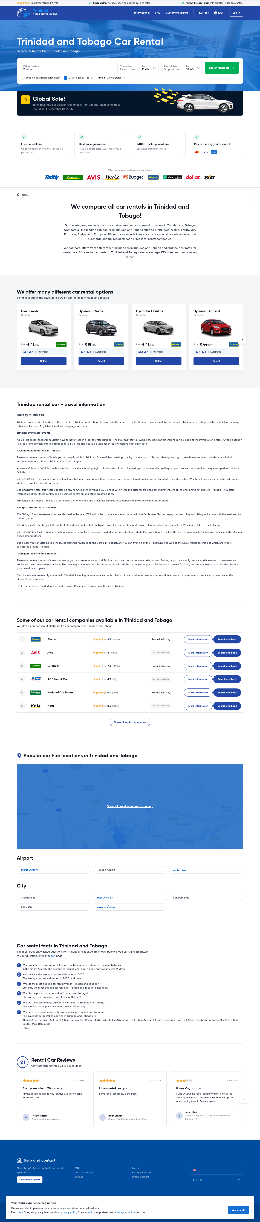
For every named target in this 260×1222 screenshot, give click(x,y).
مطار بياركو (179, 870)
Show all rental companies (130, 722)
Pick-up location (31, 66)
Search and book (227, 639)
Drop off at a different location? (42, 77)
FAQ (157, 13)
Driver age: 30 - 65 (79, 77)
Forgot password (141, 1172)
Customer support (177, 13)
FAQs (77, 1168)
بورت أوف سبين (106, 907)
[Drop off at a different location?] (23, 78)
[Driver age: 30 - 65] (65, 78)
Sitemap (78, 1176)
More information (198, 639)
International (142, 13)
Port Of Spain (105, 898)
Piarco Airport (29, 870)
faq (53, 956)
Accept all (238, 1210)
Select (43, 361)
